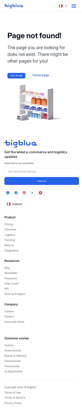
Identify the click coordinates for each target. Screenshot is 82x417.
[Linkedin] (7, 193)
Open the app (16, 75)
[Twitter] (32, 193)
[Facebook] (16, 193)
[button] (61, 6)
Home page (41, 75)
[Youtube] (40, 193)
